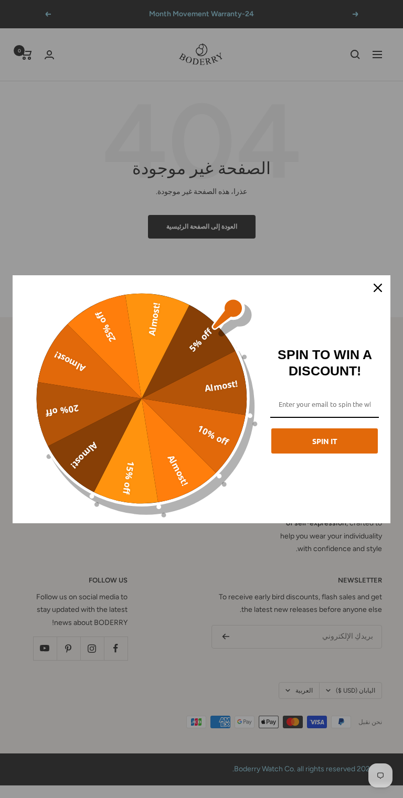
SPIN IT (324, 441)
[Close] (377, 287)
